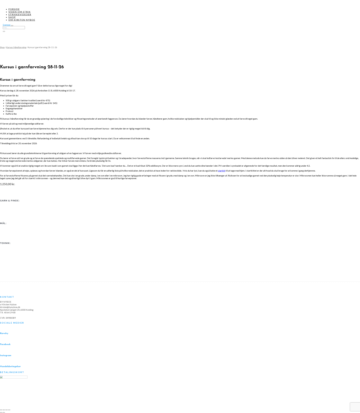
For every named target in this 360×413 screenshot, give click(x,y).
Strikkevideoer (19, 14)
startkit (221, 170)
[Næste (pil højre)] (4, 412)
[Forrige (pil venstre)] (1, 412)
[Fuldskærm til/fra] (4, 409)
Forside (14, 9)
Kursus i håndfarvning (16, 47)
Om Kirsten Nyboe (21, 19)
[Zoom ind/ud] (1, 409)
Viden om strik (19, 11)
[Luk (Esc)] (9, 409)
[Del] (6, 409)
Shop (12, 17)
